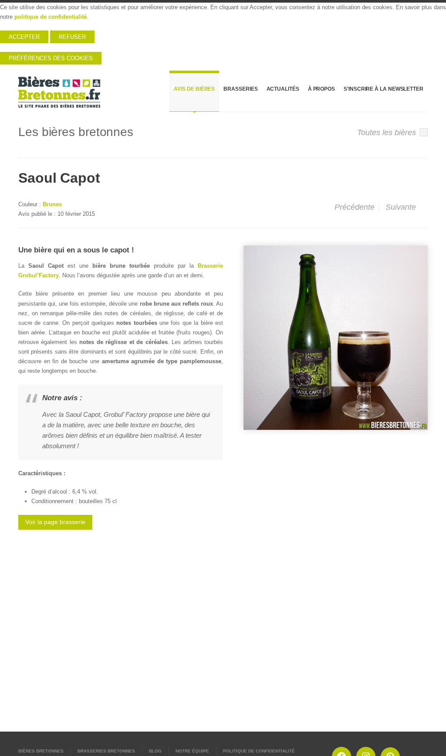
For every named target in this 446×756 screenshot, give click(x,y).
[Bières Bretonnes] (59, 92)
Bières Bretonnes (41, 751)
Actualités (283, 89)
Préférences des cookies (51, 58)
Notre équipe (192, 751)
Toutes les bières (387, 132)
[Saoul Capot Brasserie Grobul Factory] (335, 337)
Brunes (52, 204)
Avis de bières (194, 89)
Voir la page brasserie (55, 521)
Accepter (24, 37)
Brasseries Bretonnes (106, 751)
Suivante (401, 207)
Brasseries (240, 89)
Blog (155, 751)
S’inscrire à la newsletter (383, 89)
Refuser (72, 37)
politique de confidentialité (50, 17)
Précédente (353, 207)
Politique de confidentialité (259, 751)
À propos (321, 89)
